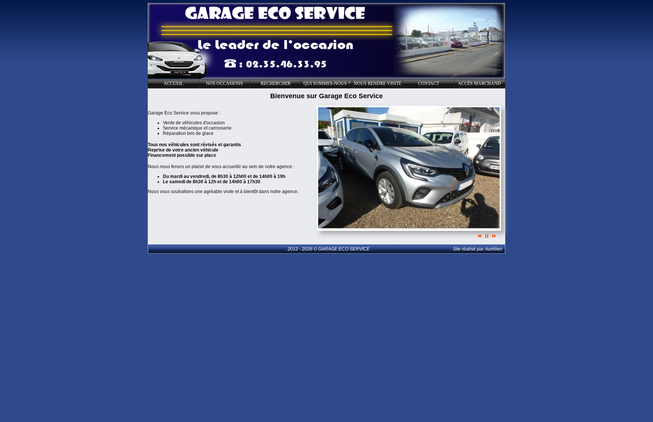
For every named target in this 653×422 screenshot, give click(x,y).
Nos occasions (224, 83)
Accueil (173, 83)
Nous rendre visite (377, 83)
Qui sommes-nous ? (326, 83)
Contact (428, 83)
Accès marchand (479, 83)
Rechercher (276, 83)
